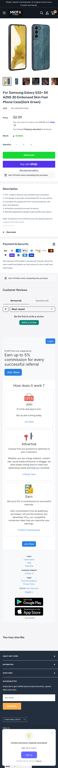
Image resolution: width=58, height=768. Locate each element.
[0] (53, 13)
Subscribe (12, 706)
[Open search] (41, 13)
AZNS (5, 108)
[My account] (47, 13)
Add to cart (29, 155)
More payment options (29, 170)
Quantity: (7, 144)
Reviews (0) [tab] (16, 300)
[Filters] (6, 309)
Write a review (29, 322)
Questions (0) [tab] (42, 300)
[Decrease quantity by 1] (16, 145)
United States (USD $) (12, 719)
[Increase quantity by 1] (31, 145)
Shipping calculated (32, 129)
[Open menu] (4, 13)
